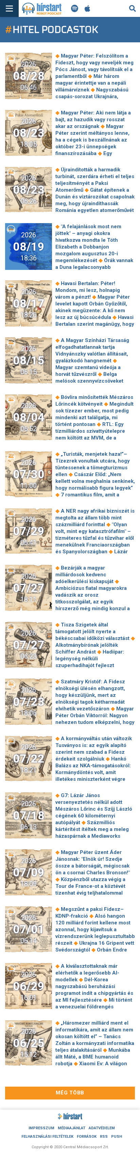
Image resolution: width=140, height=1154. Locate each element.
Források (87, 1136)
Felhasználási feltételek (47, 1136)
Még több (70, 1093)
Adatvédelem (102, 1128)
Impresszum (41, 1128)
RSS (104, 1136)
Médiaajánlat (71, 1128)
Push (116, 1136)
